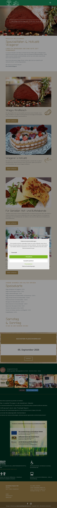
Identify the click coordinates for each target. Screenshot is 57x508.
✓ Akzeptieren (28, 256)
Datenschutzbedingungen (28, 266)
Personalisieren (28, 264)
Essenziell (14, 252)
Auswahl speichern (28, 260)
